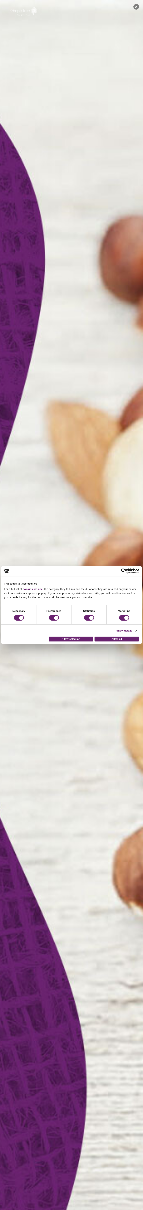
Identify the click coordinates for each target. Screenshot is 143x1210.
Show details (124, 630)
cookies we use (33, 589)
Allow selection (71, 638)
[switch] (54, 618)
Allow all (116, 638)
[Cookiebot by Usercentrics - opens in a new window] (123, 571)
